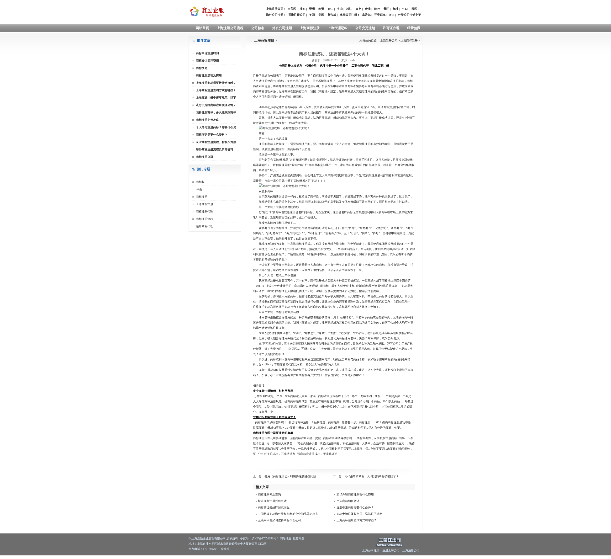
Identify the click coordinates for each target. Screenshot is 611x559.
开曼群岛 (380, 14)
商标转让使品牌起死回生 (274, 507)
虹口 (405, 9)
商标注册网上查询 (269, 494)
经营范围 (414, 28)
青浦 (368, 9)
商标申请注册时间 (207, 53)
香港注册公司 (297, 14)
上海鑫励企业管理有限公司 (208, 538)
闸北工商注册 (380, 65)
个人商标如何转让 (348, 501)
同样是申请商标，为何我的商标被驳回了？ (371, 476)
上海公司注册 (370, 550)
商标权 (200, 182)
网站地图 (285, 538)
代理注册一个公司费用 (334, 65)
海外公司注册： (276, 14)
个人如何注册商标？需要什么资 (216, 127)
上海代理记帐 (337, 28)
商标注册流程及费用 (209, 75)
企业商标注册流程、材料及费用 (216, 142)
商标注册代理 (204, 211)
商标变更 (201, 68)
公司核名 (257, 28)
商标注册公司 (204, 157)
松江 (349, 9)
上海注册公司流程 (230, 28)
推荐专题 (298, 538)
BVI (392, 14)
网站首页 (202, 28)
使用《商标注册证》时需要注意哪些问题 (290, 476)
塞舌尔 (366, 14)
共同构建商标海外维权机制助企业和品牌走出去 (288, 514)
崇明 (312, 9)
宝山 (340, 9)
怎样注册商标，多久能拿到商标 (216, 112)
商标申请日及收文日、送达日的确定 (359, 514)
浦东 (303, 9)
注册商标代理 (204, 226)
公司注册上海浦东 (290, 65)
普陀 (386, 9)
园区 (414, 9)
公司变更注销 (365, 28)
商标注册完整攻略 (207, 120)
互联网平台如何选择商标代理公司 (279, 520)
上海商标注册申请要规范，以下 (216, 97)
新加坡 (332, 14)
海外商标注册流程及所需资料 (214, 149)
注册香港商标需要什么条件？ (355, 507)
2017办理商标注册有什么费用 (355, 494)
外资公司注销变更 (409, 14)
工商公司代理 (360, 65)
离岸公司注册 (348, 14)
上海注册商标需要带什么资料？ (216, 83)
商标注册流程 (204, 219)
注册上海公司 (391, 550)
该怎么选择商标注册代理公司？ (216, 105)
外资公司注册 (282, 28)
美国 (321, 14)
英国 (312, 14)
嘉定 (358, 9)
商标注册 (201, 196)
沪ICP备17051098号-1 (265, 538)
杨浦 (396, 9)
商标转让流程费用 (207, 60)
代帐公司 (311, 65)
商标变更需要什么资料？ (211, 134)
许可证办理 (391, 28)
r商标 (199, 189)
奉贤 (321, 9)
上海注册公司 (388, 40)
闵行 (377, 9)
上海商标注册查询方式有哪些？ (357, 520)
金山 (330, 9)
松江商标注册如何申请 (272, 501)
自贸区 (292, 9)
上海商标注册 (310, 28)
